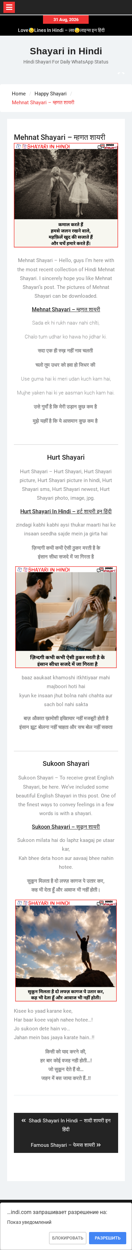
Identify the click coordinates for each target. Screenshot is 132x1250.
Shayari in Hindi (66, 51)
